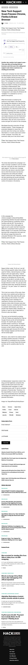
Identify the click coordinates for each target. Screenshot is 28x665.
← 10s (5, 46)
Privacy (11, 412)
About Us (12, 649)
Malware (4, 412)
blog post (4, 383)
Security (17, 593)
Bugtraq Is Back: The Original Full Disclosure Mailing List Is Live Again (11, 539)
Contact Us (12, 653)
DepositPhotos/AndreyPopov (16, 401)
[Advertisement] (14, 198)
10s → (17, 46)
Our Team (12, 651)
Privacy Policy (13, 658)
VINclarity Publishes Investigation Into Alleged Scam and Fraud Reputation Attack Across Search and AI (13, 527)
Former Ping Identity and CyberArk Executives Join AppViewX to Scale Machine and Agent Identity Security (11, 503)
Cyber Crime (4, 7)
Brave (3, 407)
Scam (17, 412)
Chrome (10, 407)
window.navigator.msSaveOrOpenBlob (12, 218)
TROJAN (11, 415)
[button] (2, 2)
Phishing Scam (10, 612)
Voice (4, 53)
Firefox (4, 409)
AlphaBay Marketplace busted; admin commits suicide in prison (12, 597)
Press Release (4, 488)
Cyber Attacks (10, 573)
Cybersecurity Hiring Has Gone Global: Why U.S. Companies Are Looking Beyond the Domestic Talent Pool (13, 472)
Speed (20, 49)
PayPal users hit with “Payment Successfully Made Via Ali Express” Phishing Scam (12, 617)
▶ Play (11, 46)
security (4, 415)
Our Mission (13, 656)
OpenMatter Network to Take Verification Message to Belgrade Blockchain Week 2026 (13, 515)
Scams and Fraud (13, 7)
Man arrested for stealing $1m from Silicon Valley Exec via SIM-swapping (13, 557)
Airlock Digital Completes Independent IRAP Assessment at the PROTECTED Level (13, 491)
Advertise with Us (14, 660)
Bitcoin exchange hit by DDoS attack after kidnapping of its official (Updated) (11, 578)
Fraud (10, 409)
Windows (18, 415)
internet (16, 409)
